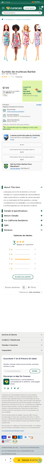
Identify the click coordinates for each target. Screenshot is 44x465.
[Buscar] (40, 13)
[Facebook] (11, 388)
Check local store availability (15, 111)
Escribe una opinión (23, 277)
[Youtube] (8, 388)
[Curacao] (14, 8)
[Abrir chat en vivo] (40, 461)
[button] (22, 145)
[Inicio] (2, 19)
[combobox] (22, 13)
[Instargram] (4, 388)
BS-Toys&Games (10, 19)
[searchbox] (13, 287)
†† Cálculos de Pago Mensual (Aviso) (13, 430)
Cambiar (38, 104)
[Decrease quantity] (10, 461)
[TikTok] (18, 388)
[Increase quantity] (10, 458)
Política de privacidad (29, 447)
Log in (36, 95)
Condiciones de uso (10, 447)
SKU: (3, 74)
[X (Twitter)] (14, 388)
